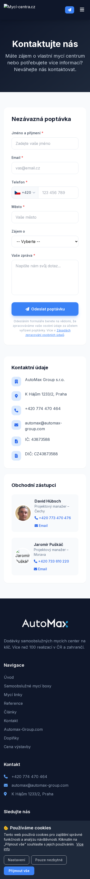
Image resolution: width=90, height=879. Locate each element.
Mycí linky (13, 694)
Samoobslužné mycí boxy (27, 686)
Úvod (9, 677)
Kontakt (11, 720)
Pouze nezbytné (49, 860)
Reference (13, 703)
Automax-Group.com (23, 729)
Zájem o (18, 231)
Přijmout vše (19, 871)
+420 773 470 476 (55, 518)
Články (10, 712)
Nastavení (16, 860)
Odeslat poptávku (48, 309)
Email (17, 157)
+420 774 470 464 (43, 408)
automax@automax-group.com (43, 426)
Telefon (20, 182)
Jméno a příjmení (27, 133)
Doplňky (11, 738)
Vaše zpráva (23, 255)
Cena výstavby (17, 746)
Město (18, 207)
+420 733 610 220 (53, 561)
